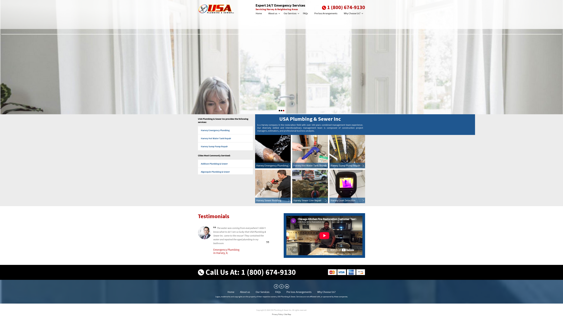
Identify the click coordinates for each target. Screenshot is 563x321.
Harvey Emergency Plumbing (215, 130)
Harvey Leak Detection (343, 200)
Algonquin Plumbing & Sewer (215, 171)
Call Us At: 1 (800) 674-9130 (251, 272)
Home (259, 13)
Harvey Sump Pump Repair (214, 146)
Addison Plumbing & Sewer (214, 163)
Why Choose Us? (352, 13)
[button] (279, 13)
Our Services (290, 13)
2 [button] (281, 110)
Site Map (287, 314)
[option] (281, 57)
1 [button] (279, 110)
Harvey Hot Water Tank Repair (216, 138)
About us (272, 13)
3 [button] (283, 110)
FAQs (305, 13)
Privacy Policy (277, 314)
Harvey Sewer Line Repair (307, 200)
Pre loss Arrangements (325, 13)
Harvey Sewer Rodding (268, 200)
